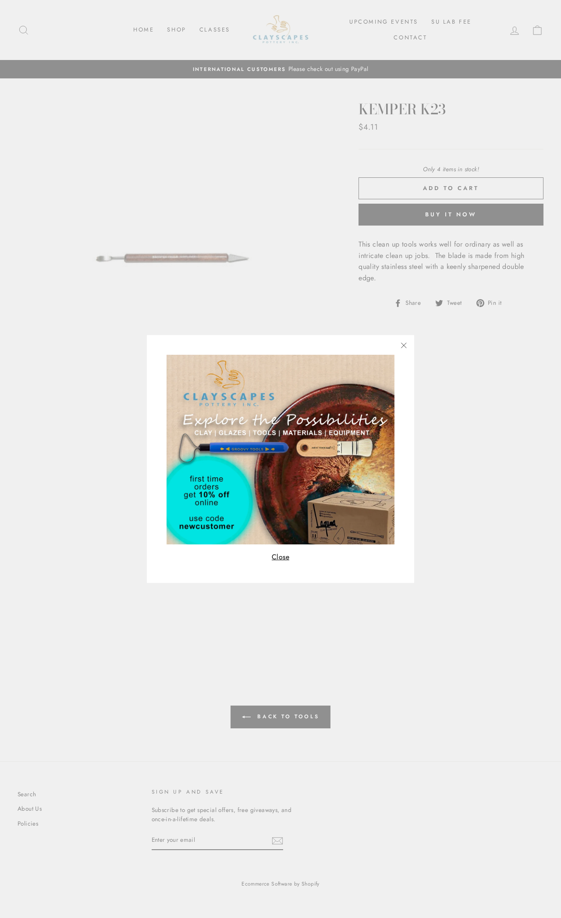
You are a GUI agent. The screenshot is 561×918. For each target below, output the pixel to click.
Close (280, 557)
